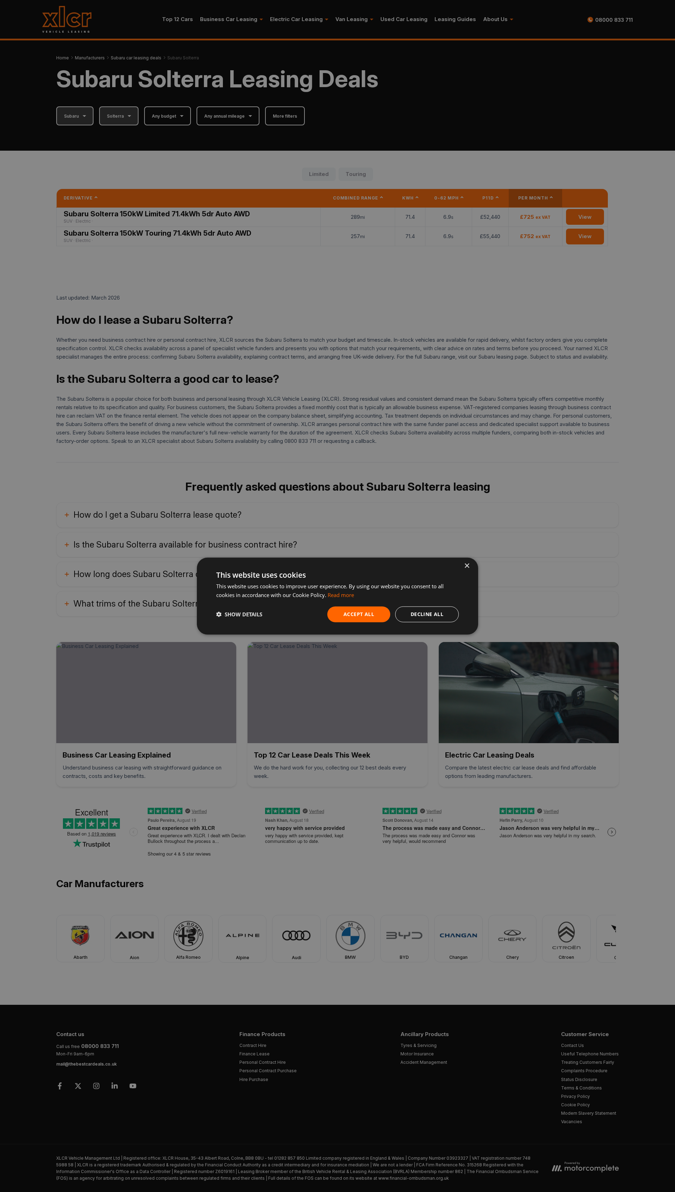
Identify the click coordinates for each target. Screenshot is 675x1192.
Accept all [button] (358, 614)
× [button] (466, 566)
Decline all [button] (427, 614)
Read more (341, 594)
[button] (239, 614)
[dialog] (337, 596)
